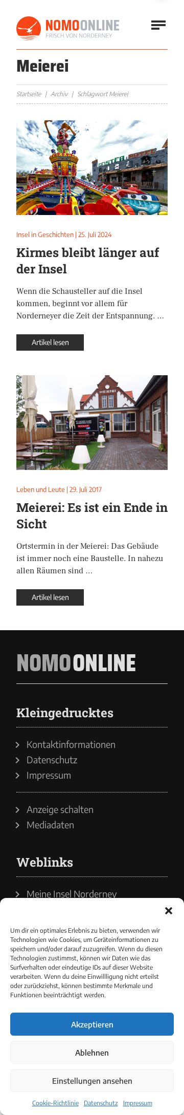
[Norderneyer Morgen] (68, 28)
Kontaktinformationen (71, 744)
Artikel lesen (50, 342)
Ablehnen (92, 1052)
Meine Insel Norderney (72, 893)
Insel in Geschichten (45, 234)
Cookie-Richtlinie (55, 1103)
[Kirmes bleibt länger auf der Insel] (92, 167)
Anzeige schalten (60, 809)
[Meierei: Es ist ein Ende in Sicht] (92, 422)
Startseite (28, 94)
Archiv (59, 94)
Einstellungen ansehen (92, 1080)
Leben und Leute (40, 489)
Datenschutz (101, 1103)
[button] (169, 911)
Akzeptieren (92, 1024)
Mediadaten (50, 824)
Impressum (137, 1103)
